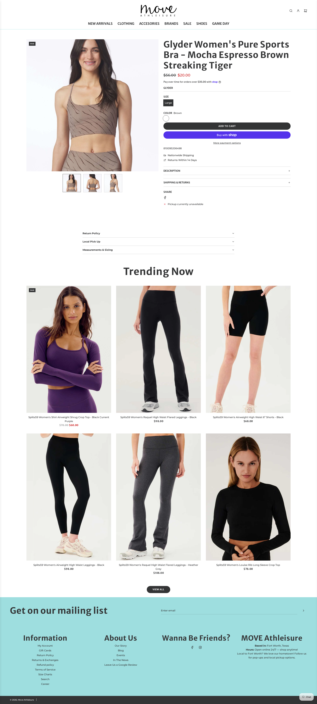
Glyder (168, 87)
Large (168, 102)
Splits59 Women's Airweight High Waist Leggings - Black (68, 565)
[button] (30, 105)
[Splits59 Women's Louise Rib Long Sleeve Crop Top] (248, 497)
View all (158, 589)
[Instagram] (200, 647)
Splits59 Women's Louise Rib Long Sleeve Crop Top (248, 565)
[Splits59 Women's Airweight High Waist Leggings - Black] (68, 497)
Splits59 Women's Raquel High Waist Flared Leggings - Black (158, 417)
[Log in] (298, 10)
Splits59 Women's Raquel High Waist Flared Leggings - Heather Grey (158, 566)
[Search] (291, 10)
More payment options (227, 142)
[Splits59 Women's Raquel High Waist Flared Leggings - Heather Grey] (158, 497)
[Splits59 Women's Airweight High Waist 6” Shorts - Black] (248, 349)
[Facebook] (192, 647)
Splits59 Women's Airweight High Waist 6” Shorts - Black (248, 417)
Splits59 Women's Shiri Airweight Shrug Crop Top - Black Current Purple (68, 419)
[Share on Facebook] (165, 198)
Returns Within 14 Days (182, 160)
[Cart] (305, 10)
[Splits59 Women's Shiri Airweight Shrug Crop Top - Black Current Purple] (68, 349)
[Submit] (303, 610)
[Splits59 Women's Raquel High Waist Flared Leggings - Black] (158, 349)
